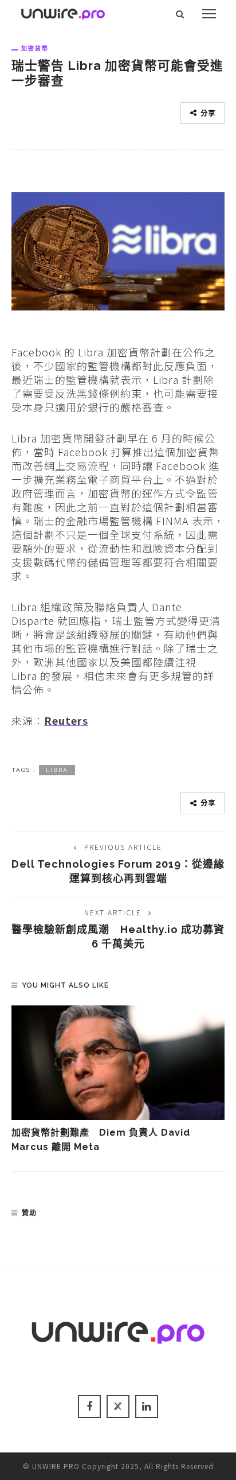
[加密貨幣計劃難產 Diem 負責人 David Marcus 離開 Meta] (118, 1062)
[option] (118, 1079)
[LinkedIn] (146, 1406)
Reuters (66, 720)
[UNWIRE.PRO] (63, 12)
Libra (57, 770)
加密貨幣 (35, 48)
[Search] (180, 14)
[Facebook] (89, 1406)
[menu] (209, 14)
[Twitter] (118, 1406)
